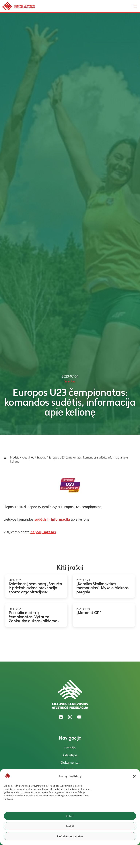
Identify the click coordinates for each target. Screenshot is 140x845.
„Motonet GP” (88, 612)
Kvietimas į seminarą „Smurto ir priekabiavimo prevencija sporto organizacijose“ (35, 587)
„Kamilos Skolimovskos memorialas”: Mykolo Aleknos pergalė (102, 587)
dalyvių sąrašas (43, 532)
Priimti (70, 816)
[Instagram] (70, 717)
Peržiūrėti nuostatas (70, 836)
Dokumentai (70, 762)
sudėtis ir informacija (52, 519)
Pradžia (14, 457)
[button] (134, 776)
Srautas (41, 457)
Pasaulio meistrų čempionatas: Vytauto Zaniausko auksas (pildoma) (34, 616)
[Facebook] (60, 717)
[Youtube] (79, 717)
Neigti (70, 826)
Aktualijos (28, 457)
